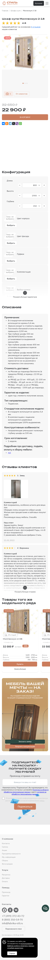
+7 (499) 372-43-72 (13, 916)
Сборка (5, 860)
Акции (4, 850)
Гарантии (5, 896)
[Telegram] (10, 123)
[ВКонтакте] (3, 123)
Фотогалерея (7, 864)
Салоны (5, 847)
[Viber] (17, 123)
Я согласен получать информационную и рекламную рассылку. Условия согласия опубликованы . (26, 799)
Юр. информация (8, 857)
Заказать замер (25, 741)
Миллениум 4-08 (12, 640)
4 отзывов (35, 27)
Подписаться (25, 806)
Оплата (5, 881)
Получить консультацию (25, 746)
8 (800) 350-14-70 (12, 919)
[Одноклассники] (6, 123)
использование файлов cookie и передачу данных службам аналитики (20, 945)
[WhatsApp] (20, 123)
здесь (42, 801)
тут (9, 452)
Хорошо (12, 953)
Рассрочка (6, 875)
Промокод (6, 892)
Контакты (6, 843)
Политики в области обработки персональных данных (26, 791)
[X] (13, 123)
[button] (23, 83)
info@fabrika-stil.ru (12, 923)
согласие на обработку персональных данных (29, 793)
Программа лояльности (11, 854)
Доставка (5, 878)
